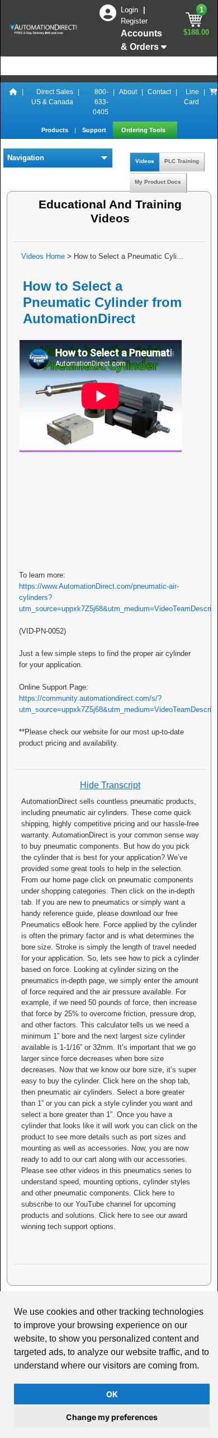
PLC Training (181, 161)
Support (95, 130)
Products (55, 130)
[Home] (13, 102)
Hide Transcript (110, 785)
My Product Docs (158, 182)
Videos (144, 161)
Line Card (191, 97)
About (128, 92)
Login (130, 10)
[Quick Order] (213, 102)
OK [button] (112, 1394)
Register (134, 21)
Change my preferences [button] (112, 1417)
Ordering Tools (144, 130)
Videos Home (43, 256)
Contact (159, 92)
